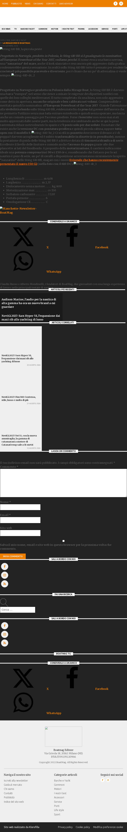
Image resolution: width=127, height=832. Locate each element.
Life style (59, 810)
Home (5, 3)
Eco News (6, 29)
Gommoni (43, 29)
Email (5, 515)
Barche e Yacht (28, 29)
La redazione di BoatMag (16, 43)
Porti (115, 29)
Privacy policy (65, 827)
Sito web (6, 528)
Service (105, 29)
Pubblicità (16, 3)
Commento (9, 467)
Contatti (51, 3)
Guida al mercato (13, 784)
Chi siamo (38, 3)
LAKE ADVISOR (66, 3)
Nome (5, 502)
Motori (54, 29)
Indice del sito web (14, 801)
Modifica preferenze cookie (108, 827)
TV (15, 29)
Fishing (81, 29)
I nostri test (60, 793)
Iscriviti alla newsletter (16, 780)
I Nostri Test (68, 29)
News (28, 3)
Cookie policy (83, 827)
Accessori (93, 29)
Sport (57, 814)
